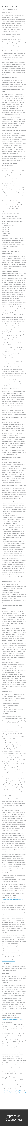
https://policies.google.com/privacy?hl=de (12, 899)
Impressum (13, 1116)
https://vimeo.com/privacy (8, 961)
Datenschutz (14, 1119)
